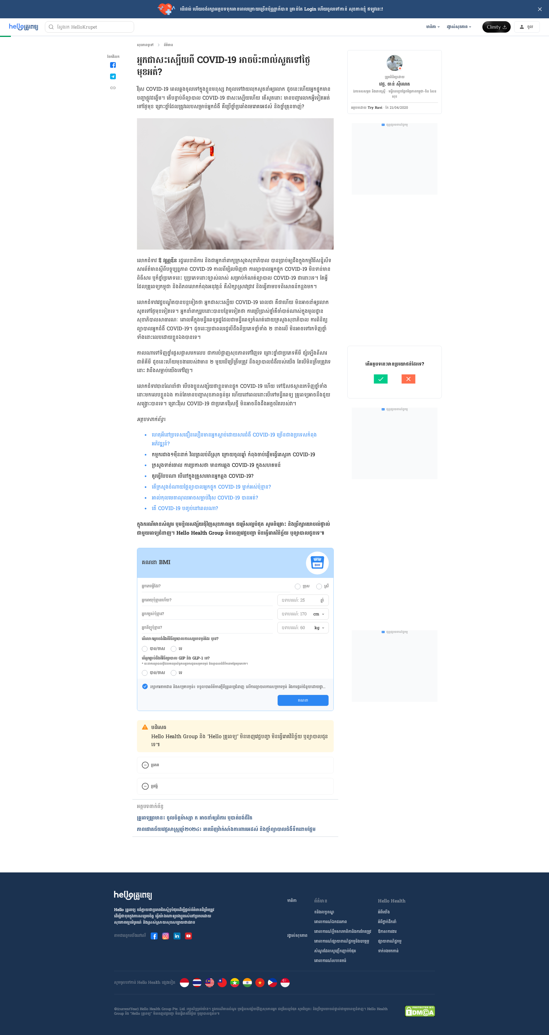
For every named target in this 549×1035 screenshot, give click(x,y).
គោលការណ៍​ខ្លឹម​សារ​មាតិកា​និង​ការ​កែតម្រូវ (342, 931)
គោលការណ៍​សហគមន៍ (330, 960)
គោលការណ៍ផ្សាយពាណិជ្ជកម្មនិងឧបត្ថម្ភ (341, 941)
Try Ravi (375, 107)
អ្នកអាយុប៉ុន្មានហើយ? (157, 600)
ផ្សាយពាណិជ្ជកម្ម (389, 941)
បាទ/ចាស (157, 648)
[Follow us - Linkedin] (177, 936)
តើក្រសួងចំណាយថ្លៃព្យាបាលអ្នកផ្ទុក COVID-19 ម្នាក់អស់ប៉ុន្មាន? (211, 487)
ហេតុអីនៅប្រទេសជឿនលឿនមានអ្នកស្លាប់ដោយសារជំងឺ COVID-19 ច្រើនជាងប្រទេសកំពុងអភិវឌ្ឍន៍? (234, 439)
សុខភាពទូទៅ (145, 45)
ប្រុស (306, 586)
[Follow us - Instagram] (165, 936)
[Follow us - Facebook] (154, 936)
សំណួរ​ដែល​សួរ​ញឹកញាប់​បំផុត (335, 951)
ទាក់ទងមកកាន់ (388, 951)
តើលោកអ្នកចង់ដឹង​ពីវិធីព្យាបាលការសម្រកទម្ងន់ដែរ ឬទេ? (180, 639)
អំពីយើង (384, 912)
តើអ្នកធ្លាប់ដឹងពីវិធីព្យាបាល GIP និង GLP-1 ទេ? (176, 658)
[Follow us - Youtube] (188, 936)
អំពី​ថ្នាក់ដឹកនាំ (387, 921)
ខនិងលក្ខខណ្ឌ (324, 912)
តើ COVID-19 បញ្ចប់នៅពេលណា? (185, 508)
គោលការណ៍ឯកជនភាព (330, 921)
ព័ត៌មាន (168, 45)
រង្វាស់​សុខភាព (297, 935)
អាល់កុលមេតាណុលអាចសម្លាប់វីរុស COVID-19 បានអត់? (205, 498)
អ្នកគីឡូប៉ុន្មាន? (152, 628)
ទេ (180, 648)
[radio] (298, 586)
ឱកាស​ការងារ (387, 931)
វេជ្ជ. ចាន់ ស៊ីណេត (394, 84)
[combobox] (319, 614)
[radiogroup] (312, 586)
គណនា (303, 700)
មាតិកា (292, 900)
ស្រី (326, 586)
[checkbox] (145, 686)
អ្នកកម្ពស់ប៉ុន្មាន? (153, 614)
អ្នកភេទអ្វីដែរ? (151, 586)
